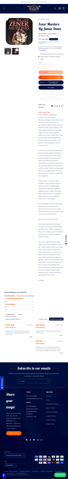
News (48, 400)
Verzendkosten (42, 41)
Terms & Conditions (52, 412)
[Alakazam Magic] (34, 8)
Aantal (40, 62)
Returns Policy (50, 408)
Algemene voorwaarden (47, 471)
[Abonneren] (48, 381)
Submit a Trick (14, 433)
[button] (4, 8)
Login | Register (51, 420)
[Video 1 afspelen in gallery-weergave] (15, 51)
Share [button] (42, 280)
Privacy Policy (50, 424)
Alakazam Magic (13, 471)
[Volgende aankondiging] (64, 2)
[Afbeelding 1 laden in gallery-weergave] (7, 51)
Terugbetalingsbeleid (24, 471)
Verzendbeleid (58, 471)
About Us (49, 396)
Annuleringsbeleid (21, 473)
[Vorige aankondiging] (3, 2)
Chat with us (60, 475)
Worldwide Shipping (52, 404)
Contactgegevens (10, 473)
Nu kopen (51, 87)
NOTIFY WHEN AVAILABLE (51, 77)
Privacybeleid (35, 471)
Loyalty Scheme (51, 416)
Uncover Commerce (24, 474)
